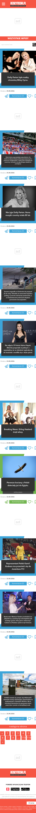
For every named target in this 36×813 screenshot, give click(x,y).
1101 (23, 738)
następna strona (18, 726)
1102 (29, 738)
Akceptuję (31, 803)
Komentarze (18, 96)
